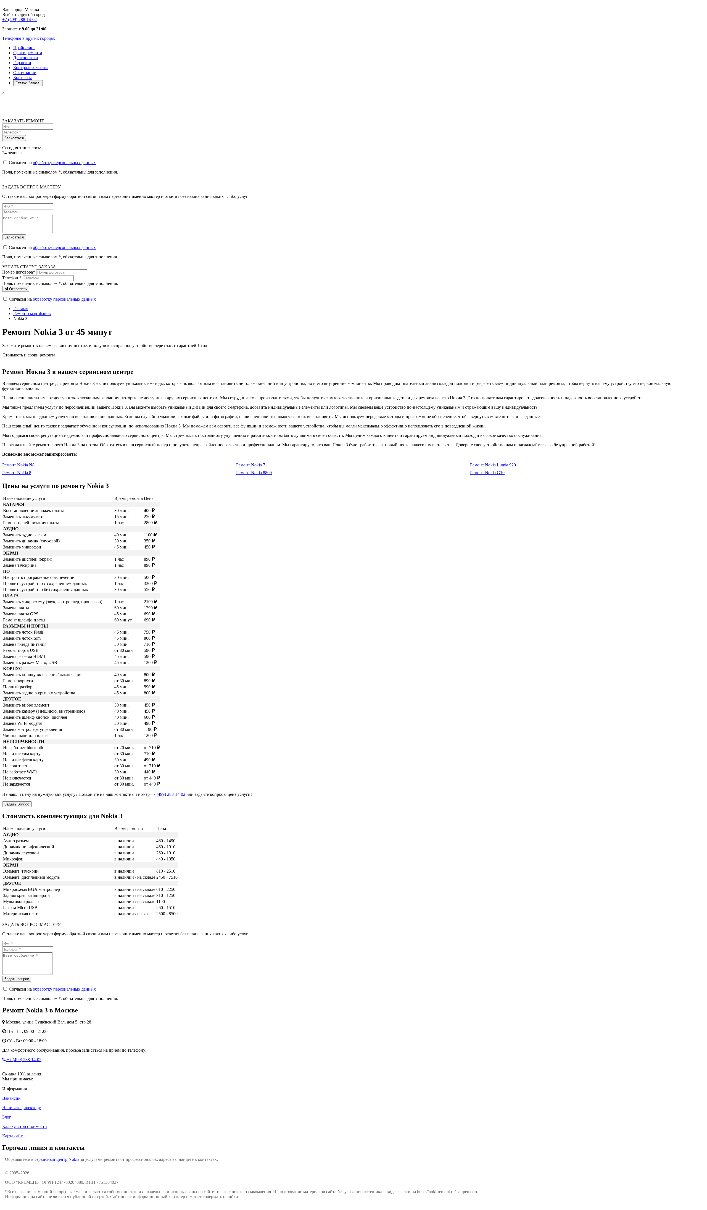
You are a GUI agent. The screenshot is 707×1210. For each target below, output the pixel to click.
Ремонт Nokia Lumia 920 (493, 465)
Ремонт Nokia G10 (487, 472)
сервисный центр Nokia (57, 1159)
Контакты (22, 77)
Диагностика (25, 57)
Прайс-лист (24, 47)
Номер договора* (18, 272)
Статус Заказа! (28, 83)
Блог (6, 1117)
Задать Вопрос (17, 804)
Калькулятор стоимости (24, 1126)
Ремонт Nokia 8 (16, 472)
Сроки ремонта (27, 52)
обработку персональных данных (64, 162)
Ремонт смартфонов (32, 313)
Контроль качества (30, 67)
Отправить (17, 289)
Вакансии (11, 1098)
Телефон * (12, 277)
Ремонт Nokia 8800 (254, 472)
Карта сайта (13, 1135)
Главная (20, 308)
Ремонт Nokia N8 (18, 465)
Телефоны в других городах (28, 38)
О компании (24, 72)
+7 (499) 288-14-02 (19, 19)
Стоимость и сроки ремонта (28, 355)
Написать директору (21, 1107)
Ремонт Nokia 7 (250, 465)
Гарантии (22, 62)
